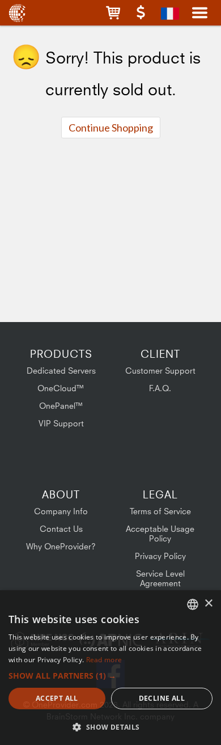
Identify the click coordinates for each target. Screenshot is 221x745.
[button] (113, 13)
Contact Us (61, 529)
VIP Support (61, 423)
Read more (104, 659)
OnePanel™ (61, 405)
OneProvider (18, 13)
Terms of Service (160, 511)
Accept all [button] (57, 698)
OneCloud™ (60, 388)
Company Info (61, 511)
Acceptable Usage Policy (160, 533)
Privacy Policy (160, 556)
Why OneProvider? (61, 546)
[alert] (110, 667)
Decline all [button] (162, 698)
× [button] (208, 603)
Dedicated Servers (61, 370)
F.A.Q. (160, 388)
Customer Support (160, 370)
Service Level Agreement (160, 578)
